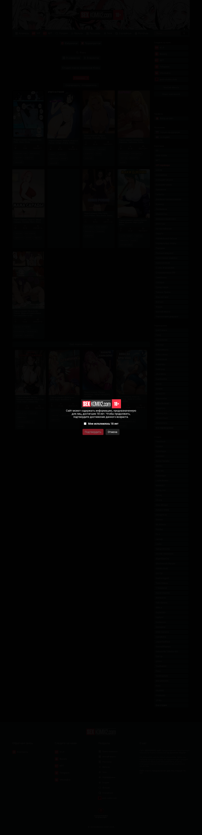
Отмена (112, 431)
